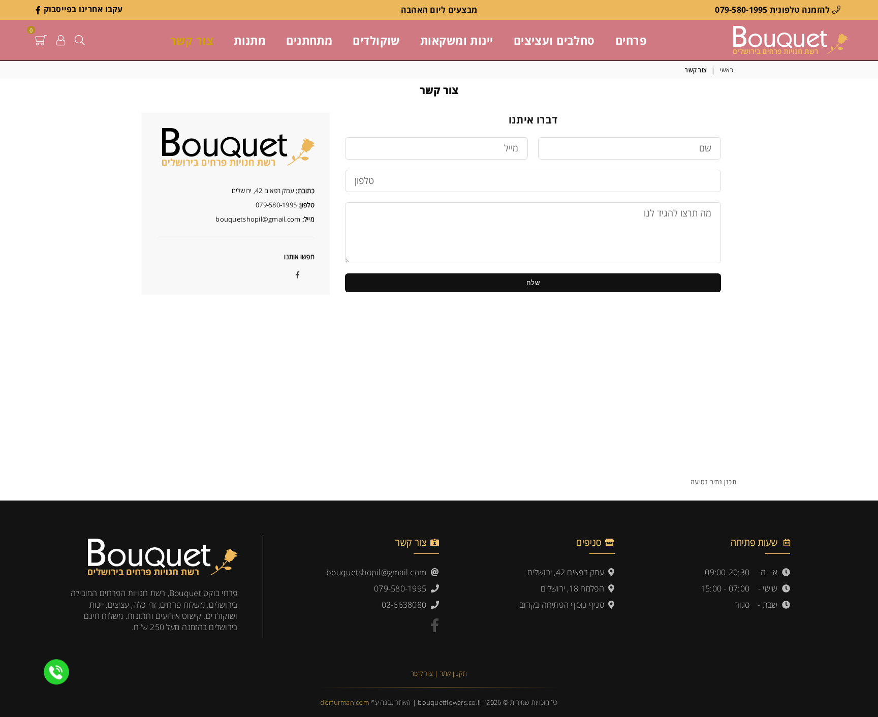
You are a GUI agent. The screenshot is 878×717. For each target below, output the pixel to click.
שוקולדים (376, 40)
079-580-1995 (402, 588)
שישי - (770, 588)
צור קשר (191, 40)
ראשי (726, 70)
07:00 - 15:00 (725, 588)
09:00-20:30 (727, 572)
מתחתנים (309, 40)
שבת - (770, 604)
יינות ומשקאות (456, 40)
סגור (742, 604)
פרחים (631, 40)
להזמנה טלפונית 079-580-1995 (773, 9)
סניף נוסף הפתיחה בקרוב (564, 604)
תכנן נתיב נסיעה (713, 481)
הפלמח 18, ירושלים (574, 588)
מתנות (250, 40)
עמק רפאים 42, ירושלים (567, 572)
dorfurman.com (344, 702)
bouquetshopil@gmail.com (378, 572)
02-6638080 (406, 604)
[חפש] (79, 40)
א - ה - (769, 572)
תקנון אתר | (450, 673)
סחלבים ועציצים (554, 40)
